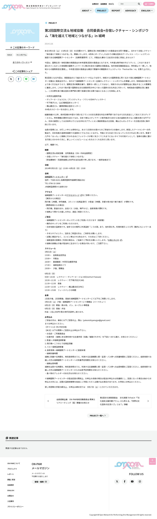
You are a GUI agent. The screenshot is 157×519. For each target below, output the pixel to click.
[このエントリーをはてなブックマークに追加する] (34, 79)
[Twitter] (117, 481)
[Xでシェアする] (11, 79)
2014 (10, 55)
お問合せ (95, 4)
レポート (10, 474)
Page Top (152, 461)
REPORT (116, 10)
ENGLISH (145, 10)
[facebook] (124, 481)
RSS (111, 4)
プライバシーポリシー (15, 506)
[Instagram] (140, 481)
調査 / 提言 (11, 479)
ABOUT (85, 10)
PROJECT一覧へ (98, 415)
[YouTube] (132, 481)
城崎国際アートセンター (55, 176)
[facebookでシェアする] (18, 79)
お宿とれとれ (113, 240)
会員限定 (103, 4)
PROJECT (101, 10)
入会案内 (149, 3)
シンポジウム (22, 55)
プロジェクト (12, 468)
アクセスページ (73, 195)
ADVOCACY (130, 10)
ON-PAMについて (13, 463)
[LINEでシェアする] (26, 79)
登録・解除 (41, 481)
